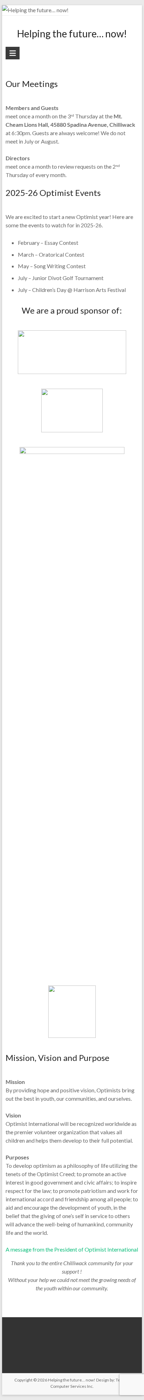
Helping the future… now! (72, 33)
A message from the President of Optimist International (72, 1249)
